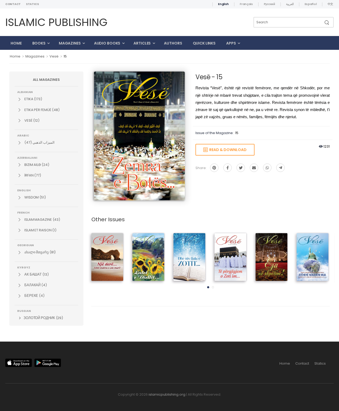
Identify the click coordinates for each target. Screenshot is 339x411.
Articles (142, 43)
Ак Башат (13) (36, 274)
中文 (330, 4)
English (223, 4)
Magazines (70, 43)
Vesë (54, 56)
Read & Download (227, 149)
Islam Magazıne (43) (42, 219)
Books (39, 43)
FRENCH (23, 212)
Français (246, 4)
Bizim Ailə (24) (36, 164)
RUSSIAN (24, 310)
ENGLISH (23, 190)
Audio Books (107, 43)
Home (16, 43)
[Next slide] (320, 262)
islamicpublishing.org (167, 394)
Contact (13, 4)
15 (65, 56)
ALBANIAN (25, 92)
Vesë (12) (31, 120)
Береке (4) (34, 295)
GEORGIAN (25, 245)
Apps (231, 43)
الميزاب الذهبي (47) (39, 142)
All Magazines (46, 79)
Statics (32, 4)
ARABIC (23, 135)
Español (311, 4)
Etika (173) (33, 98)
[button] (208, 287)
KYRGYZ (23, 267)
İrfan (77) (32, 175)
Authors (173, 43)
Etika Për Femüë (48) (42, 109)
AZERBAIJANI (27, 157)
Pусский (269, 4)
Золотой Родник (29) (43, 317)
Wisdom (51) (35, 197)
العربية (290, 4)
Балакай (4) (35, 285)
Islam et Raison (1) (40, 230)
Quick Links (204, 43)
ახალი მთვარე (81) (40, 252)
